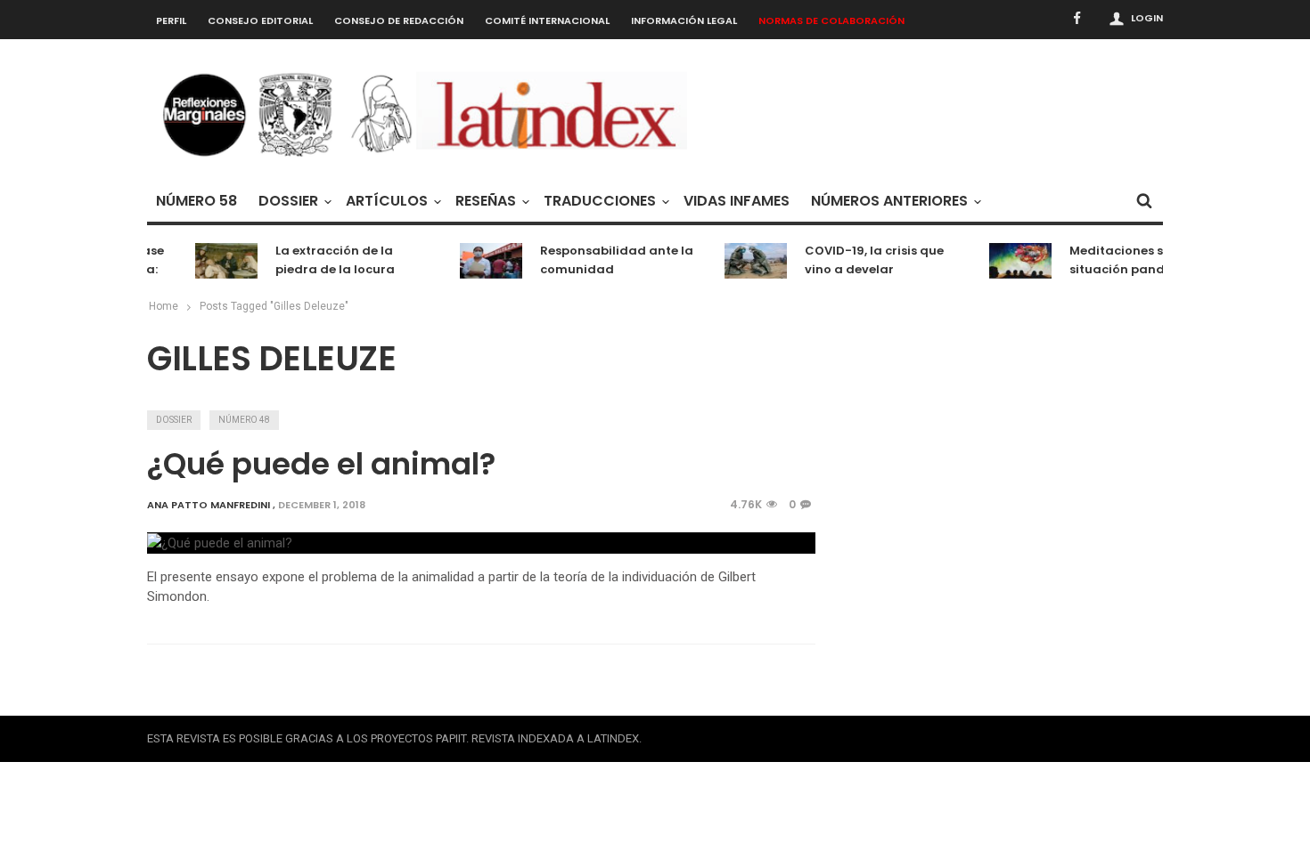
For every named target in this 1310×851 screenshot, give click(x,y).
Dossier (288, 200)
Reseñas (485, 200)
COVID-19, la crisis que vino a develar (867, 260)
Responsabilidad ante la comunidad (610, 260)
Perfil (171, 20)
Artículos (387, 200)
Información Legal (684, 20)
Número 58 (196, 200)
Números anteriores (889, 200)
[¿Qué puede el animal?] (219, 542)
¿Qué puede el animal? (321, 464)
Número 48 (244, 420)
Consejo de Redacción (398, 20)
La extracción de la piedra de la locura (329, 260)
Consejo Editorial (260, 20)
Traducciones (600, 200)
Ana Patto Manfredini (208, 505)
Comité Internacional (547, 20)
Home (163, 306)
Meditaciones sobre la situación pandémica (1131, 260)
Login (1147, 18)
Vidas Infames (737, 200)
